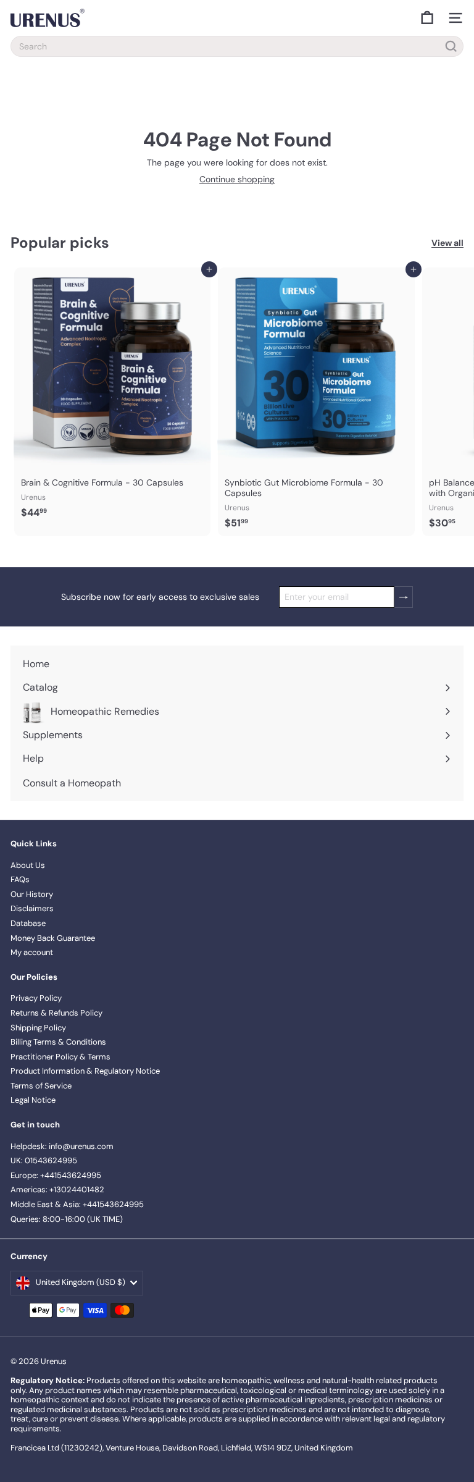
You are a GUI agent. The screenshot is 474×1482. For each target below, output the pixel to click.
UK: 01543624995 (43, 1160)
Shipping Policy (38, 1027)
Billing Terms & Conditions (58, 1042)
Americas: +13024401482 (57, 1189)
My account (31, 952)
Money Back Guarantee (52, 938)
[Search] (451, 46)
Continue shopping (237, 179)
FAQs (20, 879)
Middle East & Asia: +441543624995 (77, 1204)
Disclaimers (32, 908)
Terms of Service (41, 1085)
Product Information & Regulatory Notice (85, 1071)
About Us (27, 865)
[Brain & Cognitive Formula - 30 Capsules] (112, 396)
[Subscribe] (403, 597)
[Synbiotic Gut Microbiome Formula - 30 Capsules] (316, 401)
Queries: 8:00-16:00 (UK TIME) (66, 1219)
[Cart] (427, 18)
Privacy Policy (36, 998)
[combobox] (237, 46)
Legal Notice (33, 1100)
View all (447, 243)
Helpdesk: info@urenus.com (62, 1146)
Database (28, 923)
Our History (31, 894)
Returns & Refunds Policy (56, 1013)
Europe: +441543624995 (55, 1175)
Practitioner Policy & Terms (60, 1056)
